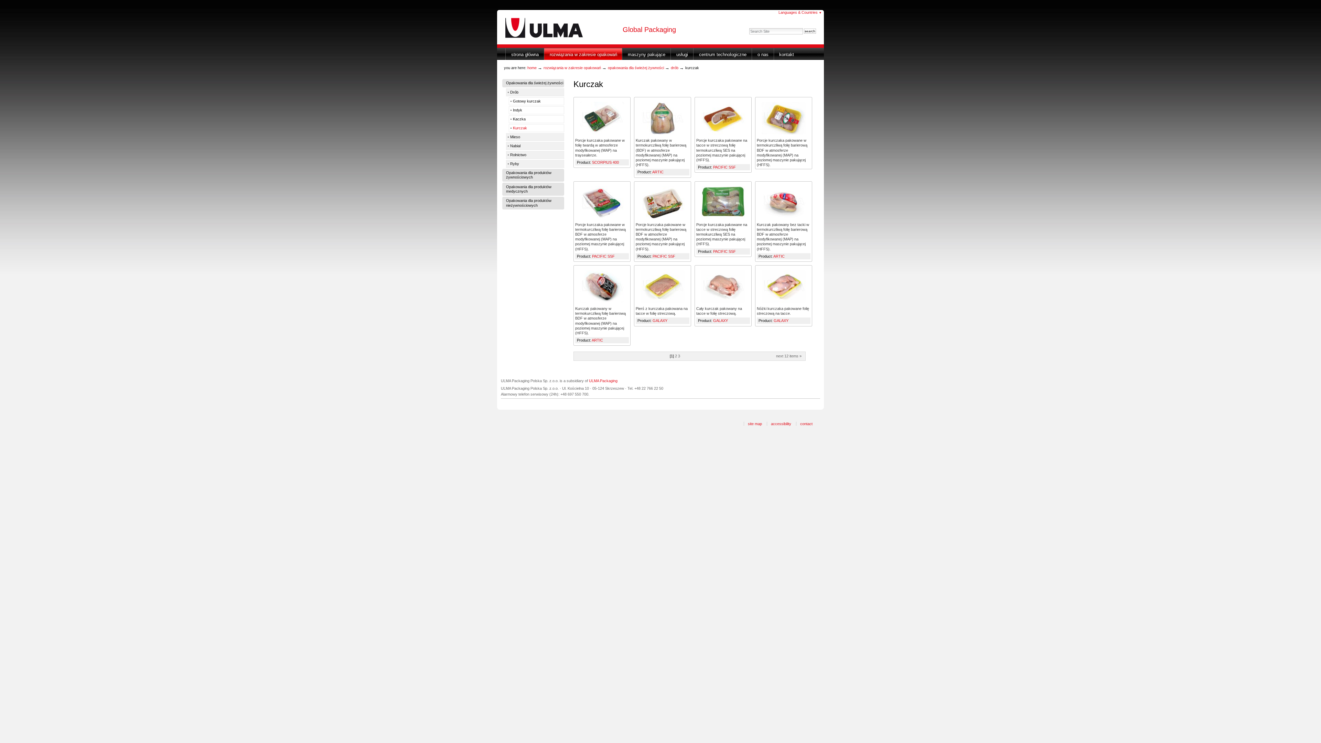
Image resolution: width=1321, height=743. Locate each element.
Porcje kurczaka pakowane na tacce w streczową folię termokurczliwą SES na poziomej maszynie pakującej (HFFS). (721, 150)
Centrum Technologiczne (723, 54)
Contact (806, 424)
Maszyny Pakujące (646, 54)
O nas (763, 54)
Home (532, 68)
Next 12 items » (789, 356)
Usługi (682, 54)
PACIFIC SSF (724, 167)
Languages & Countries (800, 12)
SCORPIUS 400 (605, 162)
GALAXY (660, 321)
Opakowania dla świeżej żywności (636, 68)
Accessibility (781, 424)
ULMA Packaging (603, 381)
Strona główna (525, 54)
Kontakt (786, 54)
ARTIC (658, 172)
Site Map (755, 424)
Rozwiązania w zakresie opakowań (583, 54)
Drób (674, 68)
